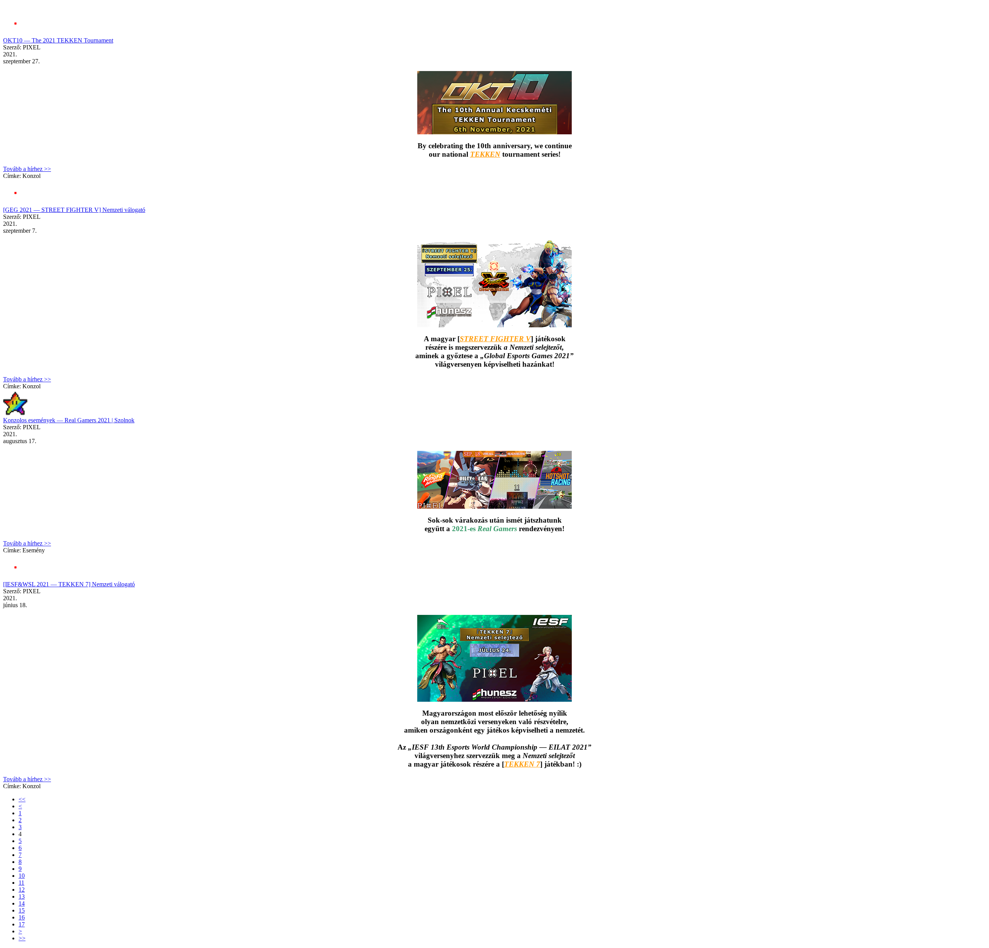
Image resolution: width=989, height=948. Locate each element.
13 (22, 896)
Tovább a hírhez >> (27, 169)
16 (22, 917)
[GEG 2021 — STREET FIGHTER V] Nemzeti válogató (74, 210)
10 (22, 875)
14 (22, 903)
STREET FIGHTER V (495, 339)
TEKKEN (485, 154)
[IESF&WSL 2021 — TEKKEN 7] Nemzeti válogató (69, 584)
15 (22, 910)
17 (22, 924)
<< (22, 799)
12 (22, 889)
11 (21, 882)
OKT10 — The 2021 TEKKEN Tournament (58, 40)
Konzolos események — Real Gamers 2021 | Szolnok (68, 420)
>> (22, 938)
